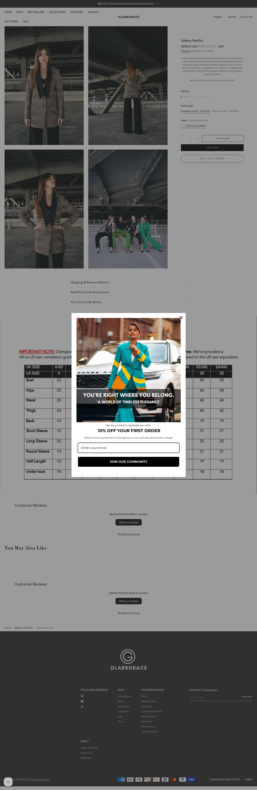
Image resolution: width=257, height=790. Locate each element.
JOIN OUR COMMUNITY (128, 461)
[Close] (181, 317)
